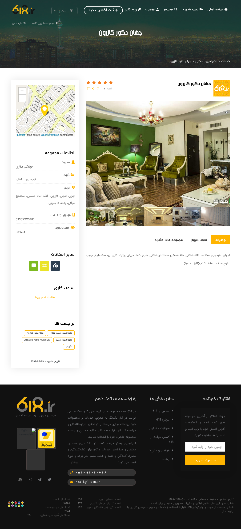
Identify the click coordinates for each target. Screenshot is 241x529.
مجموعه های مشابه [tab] (169, 239)
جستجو (168, 9)
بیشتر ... (73, 462)
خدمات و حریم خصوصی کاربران (148, 507)
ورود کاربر (131, 9)
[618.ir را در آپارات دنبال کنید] (20, 480)
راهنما (165, 459)
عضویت (150, 9)
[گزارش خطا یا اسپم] (89, 89)
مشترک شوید (205, 460)
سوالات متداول (159, 428)
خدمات (225, 61)
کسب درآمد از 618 (161, 439)
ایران (72, 196)
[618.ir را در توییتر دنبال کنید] (49, 480)
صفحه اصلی (215, 9)
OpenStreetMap (50, 134)
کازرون (54, 196)
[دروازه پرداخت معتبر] (46, 438)
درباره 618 (162, 419)
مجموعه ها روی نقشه (43, 23)
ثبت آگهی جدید (101, 10)
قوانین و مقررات (158, 450)
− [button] (22, 98)
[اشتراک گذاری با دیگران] (93, 89)
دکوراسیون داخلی (206, 61)
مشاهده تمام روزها (45, 297)
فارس (63, 196)
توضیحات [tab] (220, 239)
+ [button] (22, 91)
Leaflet (21, 134)
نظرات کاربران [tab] (198, 239)
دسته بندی (191, 9)
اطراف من (17, 23)
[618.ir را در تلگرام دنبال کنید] (39, 480)
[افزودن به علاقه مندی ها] (98, 89)
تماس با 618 (161, 410)
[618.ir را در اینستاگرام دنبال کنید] (30, 480)
